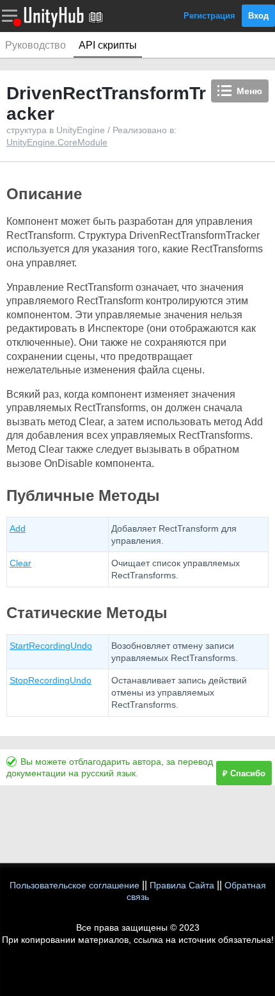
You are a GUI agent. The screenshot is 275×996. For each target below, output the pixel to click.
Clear (20, 563)
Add (18, 528)
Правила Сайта (182, 885)
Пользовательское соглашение (74, 885)
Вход (258, 15)
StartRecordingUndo (51, 646)
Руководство (35, 45)
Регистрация (209, 15)
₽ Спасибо (244, 773)
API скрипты (108, 45)
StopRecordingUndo (50, 680)
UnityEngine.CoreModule (56, 142)
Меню (249, 91)
